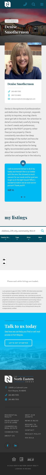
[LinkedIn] (15, 445)
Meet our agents (30, 416)
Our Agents (11, 21)
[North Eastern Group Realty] (8, 4)
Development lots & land (12, 421)
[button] (21, 197)
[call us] (25, 4)
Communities (12, 432)
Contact (29, 430)
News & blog (32, 421)
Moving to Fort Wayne (31, 425)
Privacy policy (33, 434)
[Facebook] (8, 445)
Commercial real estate (11, 427)
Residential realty (11, 416)
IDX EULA (29, 438)
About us (10, 436)
